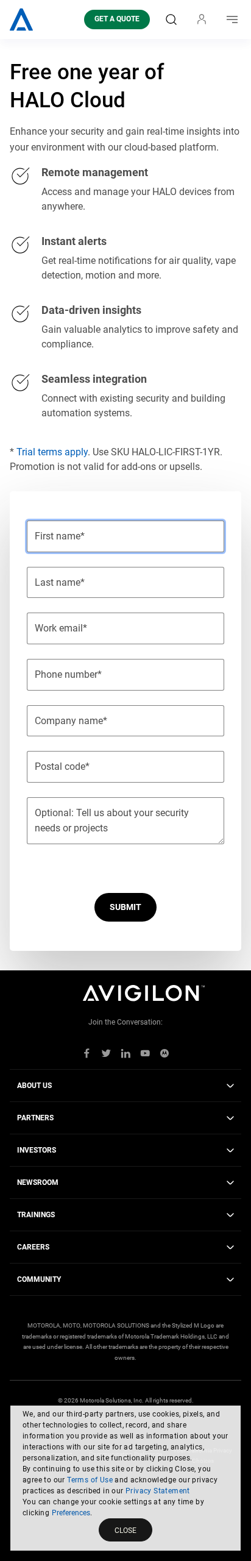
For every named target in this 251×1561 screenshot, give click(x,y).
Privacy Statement (157, 1491)
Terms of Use (90, 1480)
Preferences (71, 1513)
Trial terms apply (52, 452)
